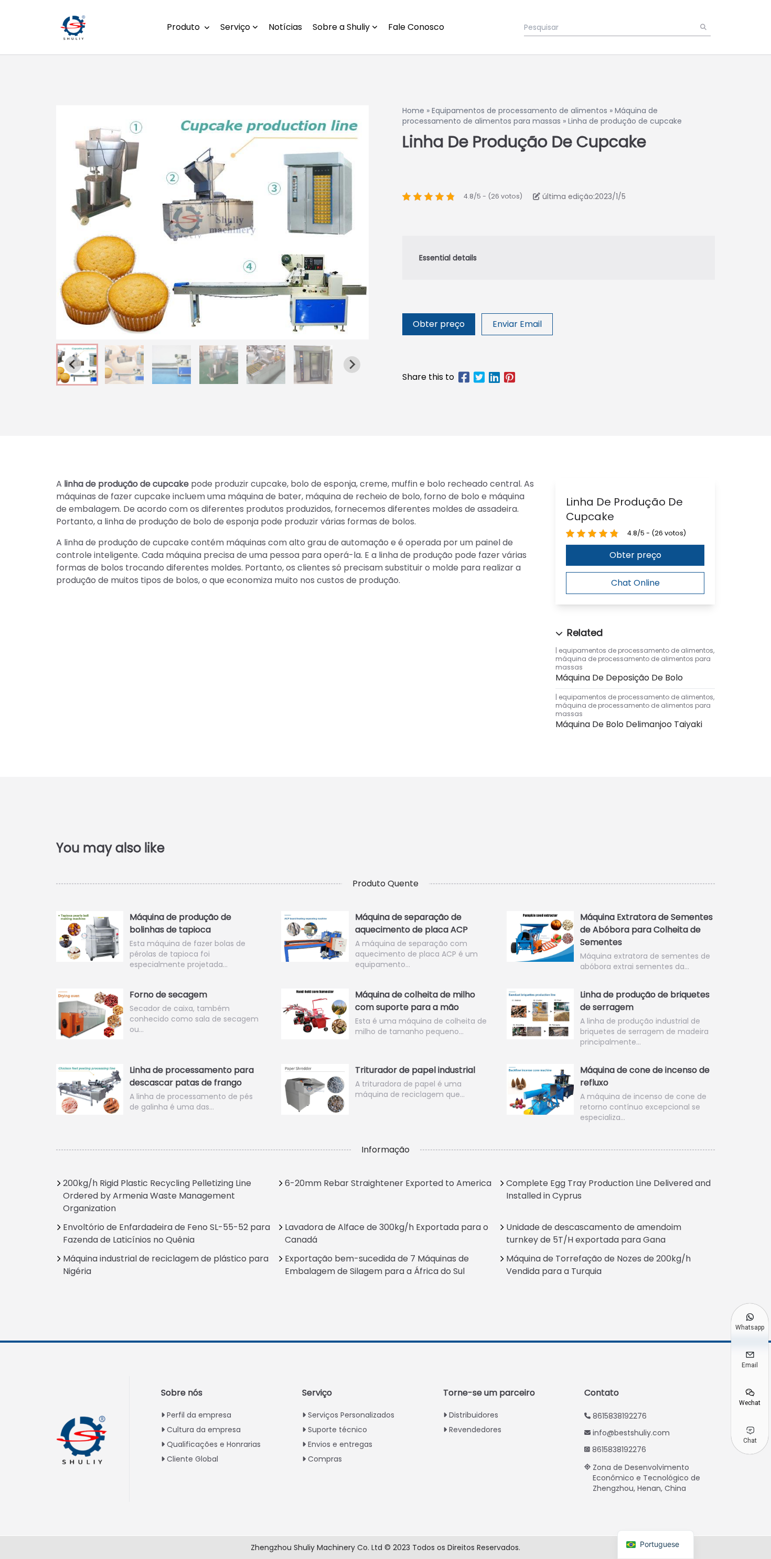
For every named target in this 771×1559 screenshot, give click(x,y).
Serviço (235, 27)
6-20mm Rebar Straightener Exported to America (388, 1183)
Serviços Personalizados (351, 1415)
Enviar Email (517, 324)
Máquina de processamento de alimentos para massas (530, 115)
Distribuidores (473, 1415)
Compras (325, 1459)
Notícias (285, 27)
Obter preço (439, 324)
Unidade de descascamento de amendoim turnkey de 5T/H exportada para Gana (593, 1233)
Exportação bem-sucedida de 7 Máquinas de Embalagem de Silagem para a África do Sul (377, 1265)
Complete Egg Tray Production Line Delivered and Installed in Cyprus (608, 1189)
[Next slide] (352, 364)
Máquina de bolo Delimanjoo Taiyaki (628, 724)
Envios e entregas (340, 1444)
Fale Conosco (416, 27)
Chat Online (635, 583)
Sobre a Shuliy (341, 27)
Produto (184, 27)
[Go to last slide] (73, 364)
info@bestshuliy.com (631, 1433)
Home (413, 110)
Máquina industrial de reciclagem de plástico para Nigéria (166, 1265)
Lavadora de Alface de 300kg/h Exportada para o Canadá (386, 1233)
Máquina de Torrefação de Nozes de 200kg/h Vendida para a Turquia (598, 1265)
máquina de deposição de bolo (619, 678)
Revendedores (475, 1429)
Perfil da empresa (199, 1415)
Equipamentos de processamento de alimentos (519, 110)
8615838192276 (620, 1416)
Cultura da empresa (204, 1429)
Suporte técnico (337, 1429)
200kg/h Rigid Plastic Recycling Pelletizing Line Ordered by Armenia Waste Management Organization (157, 1195)
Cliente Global (192, 1459)
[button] (124, 365)
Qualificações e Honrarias (214, 1444)
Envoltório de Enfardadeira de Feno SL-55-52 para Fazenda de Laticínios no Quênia (166, 1233)
